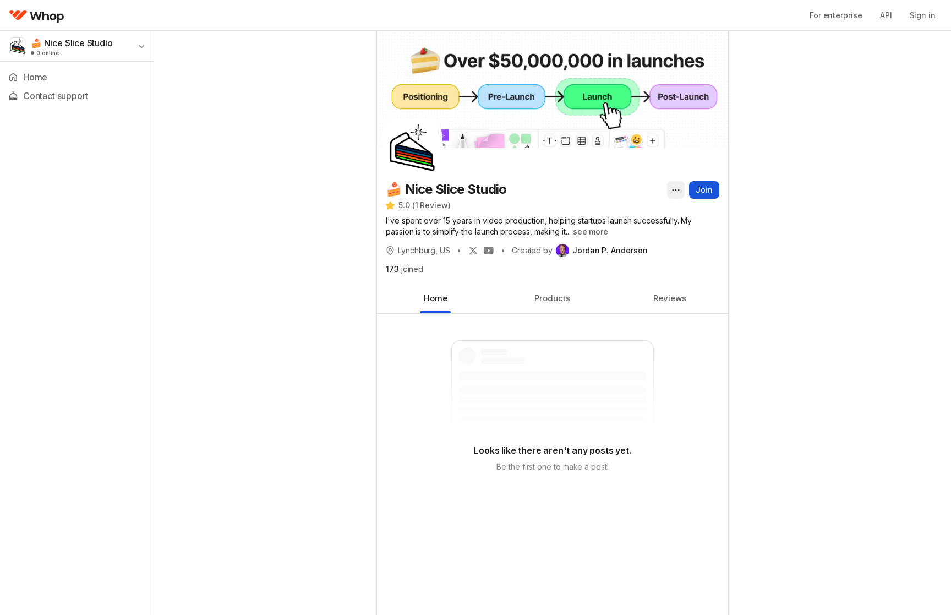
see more (590, 231)
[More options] (676, 190)
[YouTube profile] (488, 250)
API (886, 15)
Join (704, 189)
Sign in (923, 15)
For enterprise (836, 15)
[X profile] (473, 250)
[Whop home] (36, 15)
